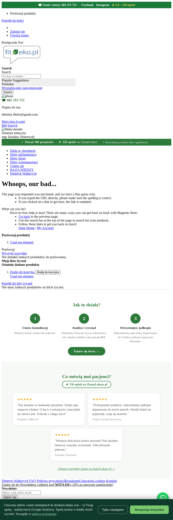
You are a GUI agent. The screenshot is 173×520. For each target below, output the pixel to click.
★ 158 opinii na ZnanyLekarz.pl (86, 384)
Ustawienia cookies (92, 481)
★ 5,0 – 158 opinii (123, 5)
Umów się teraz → (86, 351)
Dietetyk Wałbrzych (15, 481)
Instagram (102, 5)
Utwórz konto (19, 35)
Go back (24, 216)
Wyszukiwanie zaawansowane (22, 88)
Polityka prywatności (51, 481)
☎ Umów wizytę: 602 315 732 (57, 5)
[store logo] (22, 64)
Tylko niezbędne (113, 509)
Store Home (27, 228)
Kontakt (111, 481)
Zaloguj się (17, 31)
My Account (45, 228)
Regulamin (72, 481)
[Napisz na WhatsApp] (163, 498)
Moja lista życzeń (13, 121)
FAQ (32, 481)
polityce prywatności (44, 514)
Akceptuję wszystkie (149, 509)
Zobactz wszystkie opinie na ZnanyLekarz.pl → (86, 468)
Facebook (87, 5)
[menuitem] (22, 170)
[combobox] (21, 76)
